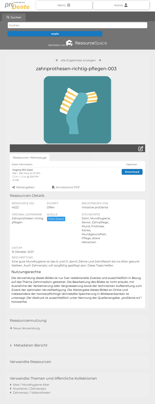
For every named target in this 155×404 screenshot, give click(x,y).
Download (132, 172)
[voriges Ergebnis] (57, 60)
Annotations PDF (67, 187)
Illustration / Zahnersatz (28, 388)
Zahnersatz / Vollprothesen (30, 392)
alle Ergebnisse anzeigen (78, 60)
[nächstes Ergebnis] (100, 60)
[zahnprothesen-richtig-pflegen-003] (77, 109)
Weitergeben (25, 187)
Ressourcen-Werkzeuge (29, 157)
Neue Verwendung (26, 328)
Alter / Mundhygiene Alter (30, 384)
